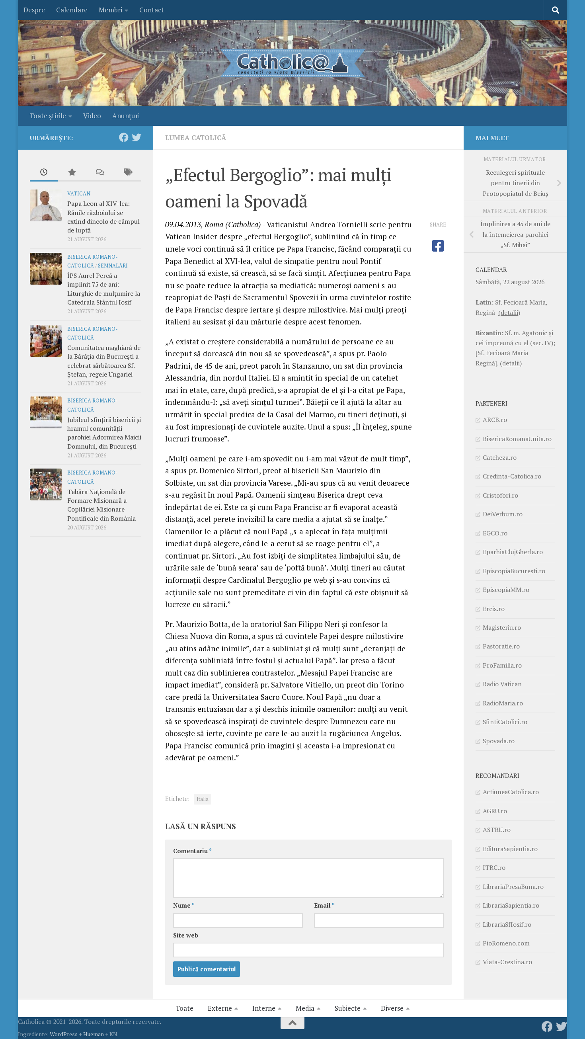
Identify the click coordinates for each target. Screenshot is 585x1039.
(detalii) (509, 312)
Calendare (72, 9)
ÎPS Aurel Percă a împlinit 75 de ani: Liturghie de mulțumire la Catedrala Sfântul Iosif (103, 289)
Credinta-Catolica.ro (512, 476)
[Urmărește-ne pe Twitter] (136, 137)
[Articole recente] (44, 173)
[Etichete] (127, 173)
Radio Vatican (502, 684)
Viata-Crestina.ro (507, 961)
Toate (184, 1008)
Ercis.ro (494, 608)
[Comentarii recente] (99, 173)
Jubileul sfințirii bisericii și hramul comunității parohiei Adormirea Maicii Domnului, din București (104, 433)
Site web (185, 935)
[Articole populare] (72, 173)
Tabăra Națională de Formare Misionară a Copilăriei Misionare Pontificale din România (101, 505)
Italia (203, 799)
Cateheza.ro (500, 457)
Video (92, 115)
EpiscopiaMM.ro (506, 589)
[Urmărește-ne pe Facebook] (124, 137)
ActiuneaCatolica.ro (511, 791)
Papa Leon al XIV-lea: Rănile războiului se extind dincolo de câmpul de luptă (103, 216)
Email (324, 905)
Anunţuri (126, 115)
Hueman (93, 1034)
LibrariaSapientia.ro (511, 905)
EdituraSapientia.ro (510, 848)
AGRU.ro (495, 811)
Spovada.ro (499, 740)
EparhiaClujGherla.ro (513, 551)
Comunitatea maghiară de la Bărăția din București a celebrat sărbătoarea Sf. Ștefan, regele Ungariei (103, 361)
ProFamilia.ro (502, 665)
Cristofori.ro (500, 495)
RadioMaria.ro (503, 703)
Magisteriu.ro (502, 627)
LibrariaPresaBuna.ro (513, 886)
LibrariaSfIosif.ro (507, 924)
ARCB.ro (495, 419)
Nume (184, 905)
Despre (34, 9)
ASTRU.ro (497, 829)
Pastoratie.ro (501, 646)
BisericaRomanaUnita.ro (517, 438)
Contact (151, 9)
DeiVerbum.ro (503, 514)
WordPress (64, 1034)
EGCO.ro (495, 533)
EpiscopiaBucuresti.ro (514, 570)
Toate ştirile (47, 115)
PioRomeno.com (506, 943)
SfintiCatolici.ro (505, 721)
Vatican (78, 193)
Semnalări (113, 265)
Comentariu (192, 851)
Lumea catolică (195, 137)
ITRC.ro (494, 867)
